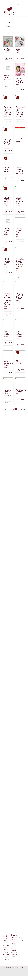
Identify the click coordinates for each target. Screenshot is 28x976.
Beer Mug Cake (6, 333)
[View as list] (15, 30)
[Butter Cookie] (8, 41)
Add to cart (18, 59)
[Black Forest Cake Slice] (8, 221)
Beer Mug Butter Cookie (19, 334)
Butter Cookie (7, 50)
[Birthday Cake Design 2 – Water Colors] (20, 252)
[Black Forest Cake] (20, 221)
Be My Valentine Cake (8, 363)
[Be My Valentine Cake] (8, 354)
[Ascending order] (21, 22)
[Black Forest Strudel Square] (20, 160)
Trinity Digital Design (16, 967)
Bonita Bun (7, 168)
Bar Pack (18, 361)
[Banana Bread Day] (8, 382)
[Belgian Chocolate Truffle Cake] (20, 286)
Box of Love (19, 140)
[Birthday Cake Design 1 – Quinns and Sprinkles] (8, 286)
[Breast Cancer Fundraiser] (20, 69)
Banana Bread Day (8, 392)
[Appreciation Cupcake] (20, 382)
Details (10, 58)
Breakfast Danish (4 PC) (8, 141)
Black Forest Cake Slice (7, 231)
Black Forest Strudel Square (19, 170)
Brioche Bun (7, 76)
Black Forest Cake (19, 230)
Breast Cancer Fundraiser (21, 80)
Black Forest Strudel (7, 200)
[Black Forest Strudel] (20, 190)
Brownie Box (20, 50)
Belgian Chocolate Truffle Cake (21, 296)
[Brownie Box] (20, 41)
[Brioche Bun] (8, 68)
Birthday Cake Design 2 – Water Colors (20, 263)
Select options (6, 59)
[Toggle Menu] (24, 11)
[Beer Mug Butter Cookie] (20, 324)
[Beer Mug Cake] (8, 324)
